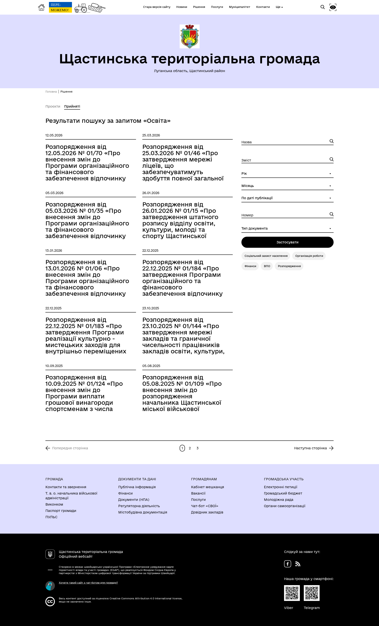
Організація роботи (309, 255)
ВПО (267, 266)
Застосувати (287, 242)
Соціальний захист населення (266, 255)
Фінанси (250, 266)
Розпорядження (289, 266)
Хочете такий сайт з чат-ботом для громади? (88, 582)
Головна (51, 91)
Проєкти (52, 106)
